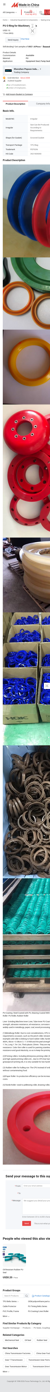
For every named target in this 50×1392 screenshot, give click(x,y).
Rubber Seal (42, 1340)
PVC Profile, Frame (11, 1311)
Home (5, 20)
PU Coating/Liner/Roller (38, 1311)
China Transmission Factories (17, 1353)
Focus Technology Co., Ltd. (35, 1381)
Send (26, 1223)
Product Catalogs (42, 1295)
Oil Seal (28, 1340)
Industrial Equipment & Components (24, 20)
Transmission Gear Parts (39, 1360)
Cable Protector (9, 1306)
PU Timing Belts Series (37, 1306)
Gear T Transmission (14, 1360)
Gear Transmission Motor (16, 1366)
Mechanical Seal (12, 1340)
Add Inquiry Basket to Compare (19, 94)
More (5, 1371)
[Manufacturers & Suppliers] (25, 4)
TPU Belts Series (10, 1301)
